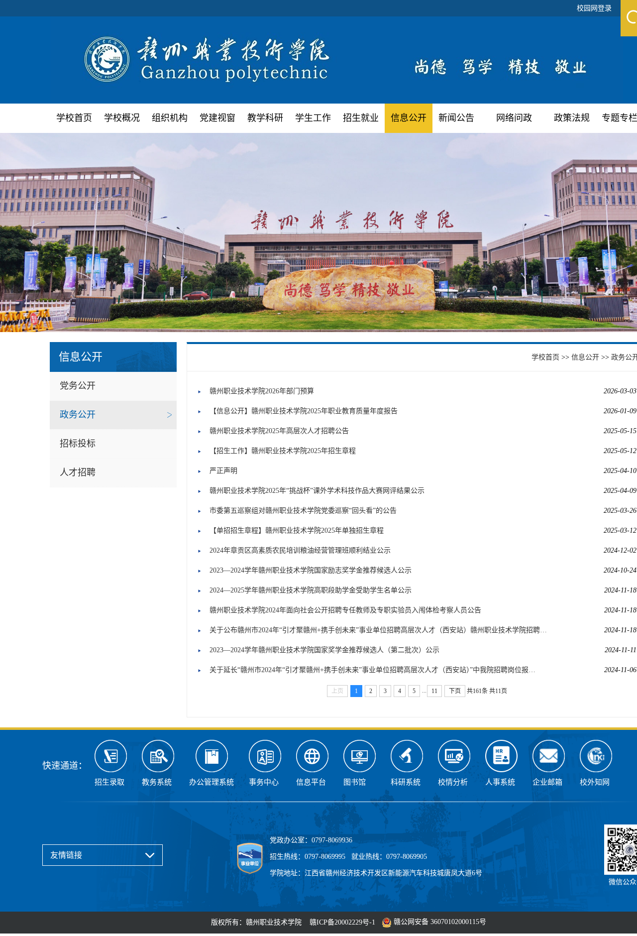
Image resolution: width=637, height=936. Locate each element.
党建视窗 (217, 118)
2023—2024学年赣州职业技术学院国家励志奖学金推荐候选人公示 (311, 570)
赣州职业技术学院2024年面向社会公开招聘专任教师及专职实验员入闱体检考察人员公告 (345, 610)
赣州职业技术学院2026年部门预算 (262, 391)
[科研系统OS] (406, 756)
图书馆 (354, 782)
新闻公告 (456, 118)
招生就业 (361, 118)
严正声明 (223, 470)
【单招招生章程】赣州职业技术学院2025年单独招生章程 (297, 530)
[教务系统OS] (158, 756)
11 (434, 691)
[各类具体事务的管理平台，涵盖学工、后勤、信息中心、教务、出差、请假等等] (265, 756)
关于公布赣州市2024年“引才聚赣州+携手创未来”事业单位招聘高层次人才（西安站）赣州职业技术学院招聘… (378, 630)
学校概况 (122, 118)
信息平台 (311, 782)
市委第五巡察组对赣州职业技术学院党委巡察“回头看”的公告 (303, 510)
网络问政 (514, 118)
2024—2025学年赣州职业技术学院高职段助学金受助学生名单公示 (311, 590)
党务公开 (78, 386)
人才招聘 (78, 472)
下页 (455, 691)
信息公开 (408, 118)
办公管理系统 (211, 782)
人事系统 (500, 782)
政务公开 (78, 415)
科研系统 (406, 782)
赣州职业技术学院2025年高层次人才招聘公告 (279, 431)
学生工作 (313, 118)
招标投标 (78, 444)
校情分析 (453, 782)
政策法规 (572, 118)
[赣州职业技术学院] (336, 58)
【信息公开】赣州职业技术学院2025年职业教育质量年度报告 (304, 411)
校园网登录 (594, 8)
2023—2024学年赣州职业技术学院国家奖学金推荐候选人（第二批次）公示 (324, 650)
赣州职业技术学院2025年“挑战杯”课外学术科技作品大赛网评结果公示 (317, 490)
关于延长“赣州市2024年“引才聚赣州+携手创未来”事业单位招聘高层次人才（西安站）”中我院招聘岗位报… (372, 670)
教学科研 (265, 118)
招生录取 (109, 782)
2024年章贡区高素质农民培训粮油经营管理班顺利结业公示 (300, 550)
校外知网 (595, 782)
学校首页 (74, 118)
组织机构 (170, 118)
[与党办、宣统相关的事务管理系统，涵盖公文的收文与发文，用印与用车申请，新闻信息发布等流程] (211, 756)
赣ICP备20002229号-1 (342, 922)
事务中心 (264, 782)
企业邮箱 (547, 782)
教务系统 (157, 782)
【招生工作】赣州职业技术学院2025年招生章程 (283, 451)
